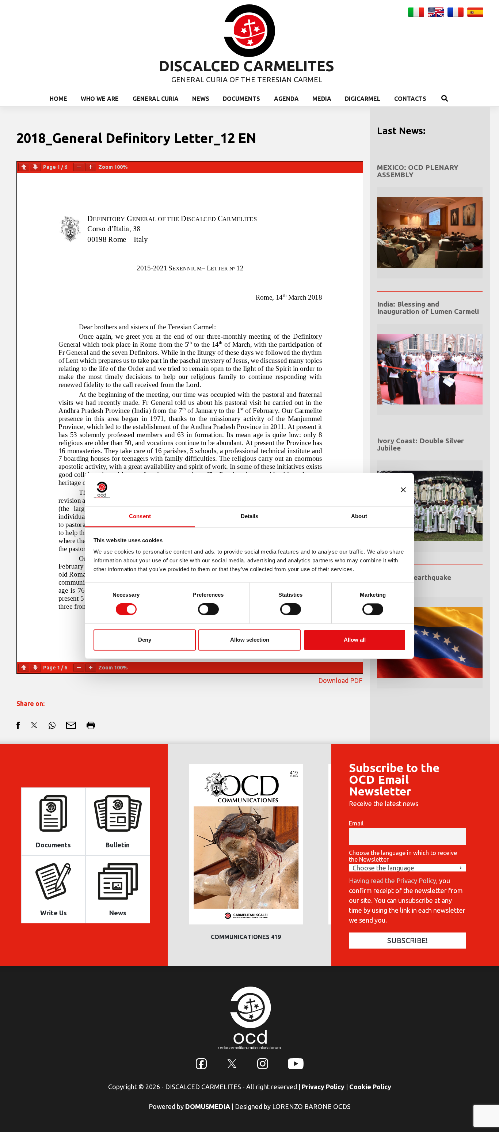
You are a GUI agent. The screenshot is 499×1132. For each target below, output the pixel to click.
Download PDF (340, 680)
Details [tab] (250, 516)
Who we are (100, 98)
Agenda (286, 98)
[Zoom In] (90, 167)
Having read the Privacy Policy (392, 880)
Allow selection (249, 640)
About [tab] (359, 516)
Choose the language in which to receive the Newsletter (403, 856)
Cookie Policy (370, 1086)
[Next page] (35, 167)
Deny (144, 640)
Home (58, 98)
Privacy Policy (323, 1086)
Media (321, 98)
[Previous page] (23, 167)
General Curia (156, 98)
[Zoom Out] (78, 167)
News (200, 98)
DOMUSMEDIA (207, 1106)
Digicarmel (362, 98)
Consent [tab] (140, 516)
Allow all (355, 640)
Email (356, 823)
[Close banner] (403, 489)
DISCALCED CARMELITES (246, 66)
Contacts (410, 98)
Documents (241, 98)
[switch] (208, 609)
